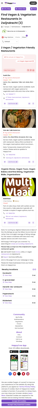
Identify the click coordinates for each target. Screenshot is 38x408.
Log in (33, 3)
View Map (8, 275)
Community (19, 314)
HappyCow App (19, 345)
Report (5, 257)
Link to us (19, 339)
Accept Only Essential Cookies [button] (19, 405)
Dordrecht (7, 273)
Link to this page (7, 260)
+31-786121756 (10, 213)
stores (17, 252)
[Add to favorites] (33, 103)
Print (34, 9)
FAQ (19, 335)
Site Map (19, 341)
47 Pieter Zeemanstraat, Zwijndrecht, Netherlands (18, 98)
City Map (7, 9)
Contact (19, 337)
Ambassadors (19, 319)
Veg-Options (8, 37)
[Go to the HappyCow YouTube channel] (14, 373)
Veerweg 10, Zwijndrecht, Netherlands (17, 158)
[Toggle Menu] (2, 3)
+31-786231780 (10, 155)
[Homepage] (10, 3)
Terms (21, 387)
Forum (19, 324)
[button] (33, 269)
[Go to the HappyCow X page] (19, 373)
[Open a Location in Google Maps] (4, 103)
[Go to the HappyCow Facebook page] (10, 373)
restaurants (5, 254)
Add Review (12, 103)
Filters (24, 36)
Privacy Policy (30, 387)
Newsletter (19, 326)
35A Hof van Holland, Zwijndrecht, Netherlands (16, 218)
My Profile (19, 317)
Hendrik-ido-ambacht (12, 287)
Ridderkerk (7, 300)
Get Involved (19, 328)
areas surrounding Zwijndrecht (22, 244)
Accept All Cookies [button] (19, 401)
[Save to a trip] (29, 103)
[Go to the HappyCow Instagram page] (28, 373)
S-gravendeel (9, 280)
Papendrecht (8, 294)
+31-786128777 (10, 94)
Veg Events (19, 321)
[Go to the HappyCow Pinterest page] (23, 373)
